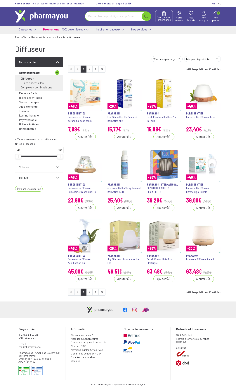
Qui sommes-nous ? (82, 335)
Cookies (75, 360)
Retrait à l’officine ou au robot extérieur (192, 340)
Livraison (181, 347)
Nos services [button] (139, 29)
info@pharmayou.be (29, 346)
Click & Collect (184, 335)
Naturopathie (27, 62)
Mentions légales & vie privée (87, 349)
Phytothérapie (28, 119)
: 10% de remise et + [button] (64, 29)
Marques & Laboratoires (84, 338)
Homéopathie (27, 128)
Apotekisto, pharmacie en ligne (129, 384)
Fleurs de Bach (28, 93)
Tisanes (24, 111)
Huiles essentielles (32, 83)
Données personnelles (83, 357)
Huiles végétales (29, 124)
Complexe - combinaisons (36, 87)
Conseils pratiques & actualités (88, 342)
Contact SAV (78, 346)
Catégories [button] (26, 29)
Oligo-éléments (28, 106)
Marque (23, 177)
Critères (24, 167)
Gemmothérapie (29, 102)
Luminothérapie (29, 115)
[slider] (18, 156)
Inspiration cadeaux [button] (108, 29)
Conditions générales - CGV (86, 353)
